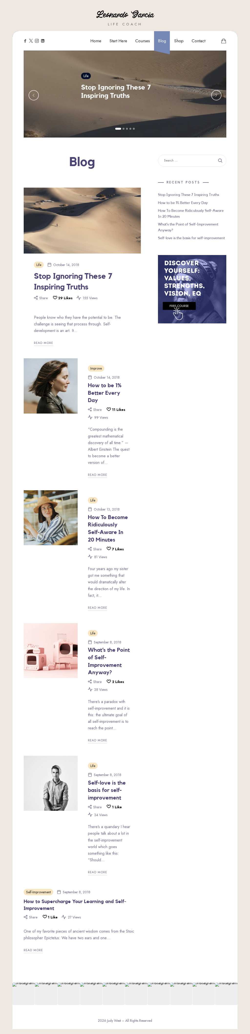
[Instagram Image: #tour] (181, 994)
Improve (96, 368)
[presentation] (34, 95)
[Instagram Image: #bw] (46, 994)
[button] (118, 129)
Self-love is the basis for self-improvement (107, 790)
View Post (90, 110)
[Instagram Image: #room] (91, 994)
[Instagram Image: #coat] (159, 994)
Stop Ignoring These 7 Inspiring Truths (116, 91)
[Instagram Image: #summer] (204, 994)
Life (85, 76)
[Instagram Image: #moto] (114, 994)
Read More (43, 343)
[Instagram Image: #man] (23, 994)
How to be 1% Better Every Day (105, 393)
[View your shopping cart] (223, 41)
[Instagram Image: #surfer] (136, 994)
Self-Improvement (38, 892)
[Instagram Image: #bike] (226, 994)
